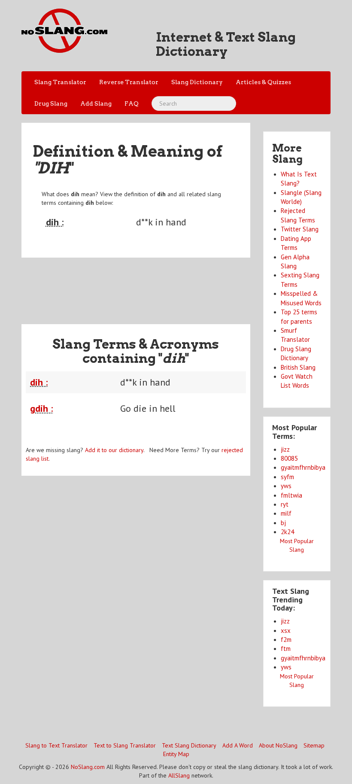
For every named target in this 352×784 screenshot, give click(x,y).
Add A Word (237, 745)
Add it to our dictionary (114, 450)
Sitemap (314, 745)
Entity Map (176, 754)
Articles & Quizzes (263, 82)
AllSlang (179, 775)
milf (286, 513)
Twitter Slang (300, 229)
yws (286, 486)
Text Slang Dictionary (189, 745)
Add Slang (96, 103)
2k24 (287, 532)
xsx (286, 630)
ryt (284, 504)
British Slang (298, 367)
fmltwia (291, 495)
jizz (285, 449)
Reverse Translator (128, 82)
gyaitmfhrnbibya (303, 467)
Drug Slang (50, 103)
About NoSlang (278, 745)
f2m (286, 639)
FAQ (131, 103)
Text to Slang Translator (125, 745)
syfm (287, 477)
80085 (289, 458)
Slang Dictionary (197, 82)
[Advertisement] (177, 285)
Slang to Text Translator (56, 745)
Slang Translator (60, 82)
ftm (286, 648)
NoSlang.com (88, 767)
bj (283, 523)
